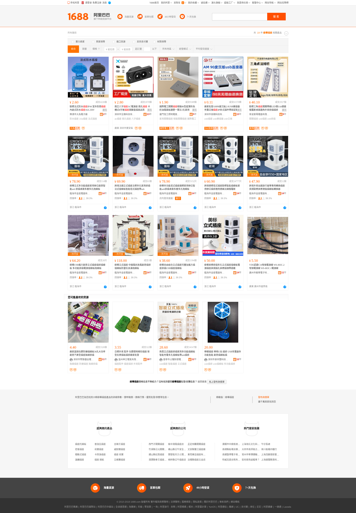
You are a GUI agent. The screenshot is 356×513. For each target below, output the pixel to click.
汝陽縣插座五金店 (196, 459)
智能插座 (172, 364)
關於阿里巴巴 (210, 502)
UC (237, 507)
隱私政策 (197, 502)
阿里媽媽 (181, 507)
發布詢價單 (263, 397)
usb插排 (208, 364)
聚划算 (147, 507)
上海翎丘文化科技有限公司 (255, 444)
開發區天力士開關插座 (179, 454)
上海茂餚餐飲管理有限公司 (274, 454)
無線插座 (74, 364)
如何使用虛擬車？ (251, 459)
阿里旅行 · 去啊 (167, 507)
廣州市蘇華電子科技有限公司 (259, 272)
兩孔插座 (126, 119)
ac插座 (118, 119)
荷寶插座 (99, 449)
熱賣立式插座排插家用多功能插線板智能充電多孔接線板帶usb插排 (177, 353)
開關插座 (253, 119)
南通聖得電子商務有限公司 (235, 454)
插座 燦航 (99, 459)
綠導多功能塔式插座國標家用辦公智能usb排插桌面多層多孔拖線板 (177, 187)
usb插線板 (218, 364)
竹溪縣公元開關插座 (159, 449)
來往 (252, 507)
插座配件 (119, 364)
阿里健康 (267, 507)
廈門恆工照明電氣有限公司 (169, 114)
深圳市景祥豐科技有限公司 (218, 359)
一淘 (155, 507)
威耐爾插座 (119, 449)
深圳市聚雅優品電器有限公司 (83, 359)
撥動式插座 (80, 454)
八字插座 (135, 119)
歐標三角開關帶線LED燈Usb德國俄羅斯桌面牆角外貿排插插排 (267, 108)
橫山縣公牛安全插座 (178, 449)
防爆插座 (83, 364)
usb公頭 (228, 119)
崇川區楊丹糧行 (269, 449)
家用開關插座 (166, 119)
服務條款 (186, 502)
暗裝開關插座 (180, 119)
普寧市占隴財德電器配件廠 (173, 359)
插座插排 (128, 364)
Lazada (287, 507)
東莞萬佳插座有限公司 (199, 454)
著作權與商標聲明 (159, 502)
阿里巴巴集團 (71, 507)
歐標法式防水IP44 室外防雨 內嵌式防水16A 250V (88, 108)
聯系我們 (224, 502)
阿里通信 (222, 507)
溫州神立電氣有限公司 (128, 359)
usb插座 (208, 119)
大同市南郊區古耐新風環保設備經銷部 (261, 449)
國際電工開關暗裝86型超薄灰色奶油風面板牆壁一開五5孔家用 (177, 108)
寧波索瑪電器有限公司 (259, 114)
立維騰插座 (119, 459)
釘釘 (259, 507)
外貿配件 (138, 364)
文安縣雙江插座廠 (196, 449)
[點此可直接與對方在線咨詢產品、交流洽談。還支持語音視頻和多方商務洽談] (105, 207)
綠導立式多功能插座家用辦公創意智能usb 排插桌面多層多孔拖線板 (87, 187)
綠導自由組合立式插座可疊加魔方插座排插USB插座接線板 (177, 267)
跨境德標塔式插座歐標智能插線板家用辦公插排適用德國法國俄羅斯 (222, 187)
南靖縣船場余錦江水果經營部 (236, 449)
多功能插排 (229, 364)
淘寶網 (132, 507)
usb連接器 (218, 119)
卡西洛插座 (100, 454)
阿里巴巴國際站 (87, 507)
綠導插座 (229, 397)
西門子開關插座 (156, 444)
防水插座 (74, 119)
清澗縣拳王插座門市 (159, 459)
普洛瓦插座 (100, 444)
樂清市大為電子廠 (79, 114)
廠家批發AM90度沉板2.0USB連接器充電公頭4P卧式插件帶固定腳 (222, 108)
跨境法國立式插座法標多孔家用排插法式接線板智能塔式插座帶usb (132, 187)
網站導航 (235, 502)
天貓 (140, 507)
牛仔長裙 (265, 444)
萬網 (231, 507)
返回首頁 (202, 381)
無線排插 (93, 364)
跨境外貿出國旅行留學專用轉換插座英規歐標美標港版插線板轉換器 (267, 187)
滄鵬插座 (79, 459)
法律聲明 (175, 502)
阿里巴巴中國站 (105, 507)
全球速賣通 (121, 507)
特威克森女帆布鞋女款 (233, 459)
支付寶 (244, 507)
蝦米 (191, 507)
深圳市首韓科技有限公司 (214, 114)
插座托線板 (80, 444)
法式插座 (92, 119)
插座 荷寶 (118, 454)
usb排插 (271, 119)
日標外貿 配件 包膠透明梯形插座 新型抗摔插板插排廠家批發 (132, 353)
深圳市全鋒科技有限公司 (125, 114)
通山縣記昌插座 (156, 454)
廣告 (105, 110)
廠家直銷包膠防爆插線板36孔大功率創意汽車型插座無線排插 (87, 353)
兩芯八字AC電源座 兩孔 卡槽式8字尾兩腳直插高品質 (132, 108)
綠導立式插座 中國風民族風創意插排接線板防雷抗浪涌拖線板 (133, 267)
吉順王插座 (119, 444)
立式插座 (182, 364)
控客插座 (79, 449)
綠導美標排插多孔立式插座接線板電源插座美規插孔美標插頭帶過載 (222, 267)
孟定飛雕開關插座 (196, 444)
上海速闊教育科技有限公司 (274, 459)
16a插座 (83, 119)
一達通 (278, 507)
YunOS (212, 507)
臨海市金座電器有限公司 (80, 193)
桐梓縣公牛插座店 (177, 459)
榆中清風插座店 (176, 444)
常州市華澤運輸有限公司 (254, 454)
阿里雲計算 (200, 507)
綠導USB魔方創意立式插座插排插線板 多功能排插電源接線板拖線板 (87, 267)
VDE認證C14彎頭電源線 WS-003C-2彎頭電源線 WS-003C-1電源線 (266, 267)
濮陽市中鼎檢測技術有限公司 (236, 444)
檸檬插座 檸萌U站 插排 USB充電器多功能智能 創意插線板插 (222, 353)
